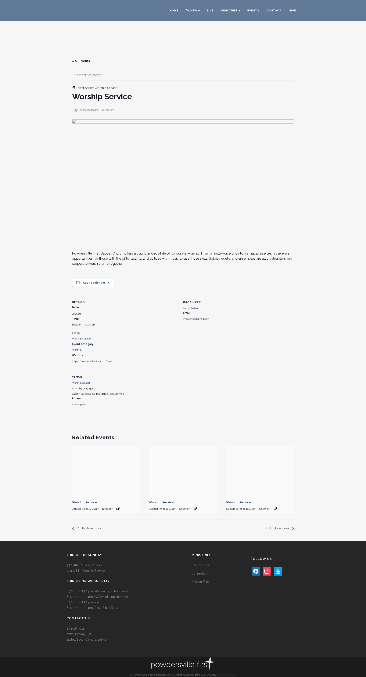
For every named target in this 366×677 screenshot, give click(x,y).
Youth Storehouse (88, 528)
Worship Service (81, 338)
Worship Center (81, 382)
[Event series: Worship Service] (117, 508)
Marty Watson (191, 308)
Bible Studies (200, 565)
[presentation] (106, 471)
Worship (77, 349)
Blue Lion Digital (226, 674)
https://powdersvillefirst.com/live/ (92, 361)
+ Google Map (116, 393)
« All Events (81, 61)
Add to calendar (94, 282)
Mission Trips (200, 581)
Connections (200, 573)
